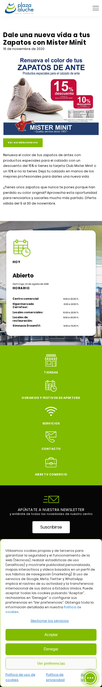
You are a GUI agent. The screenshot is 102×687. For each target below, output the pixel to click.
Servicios (51, 423)
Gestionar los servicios (50, 620)
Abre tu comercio (51, 474)
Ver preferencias (51, 663)
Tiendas (51, 372)
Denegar (51, 649)
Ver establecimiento (23, 142)
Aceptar (51, 634)
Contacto (51, 449)
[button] (96, 8)
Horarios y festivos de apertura (51, 398)
